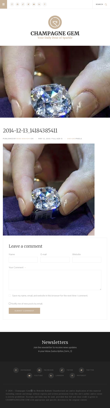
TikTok (23, 4)
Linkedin (39, 4)
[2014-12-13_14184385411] (49, 189)
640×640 (71, 138)
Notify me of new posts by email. (27, 303)
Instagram (12, 4)
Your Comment (17, 267)
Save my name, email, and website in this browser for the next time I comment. (50, 295)
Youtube (34, 4)
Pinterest (45, 4)
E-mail (44, 254)
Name (12, 254)
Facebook (17, 4)
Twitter (28, 4)
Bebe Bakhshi (23, 138)
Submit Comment (24, 311)
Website (76, 254)
